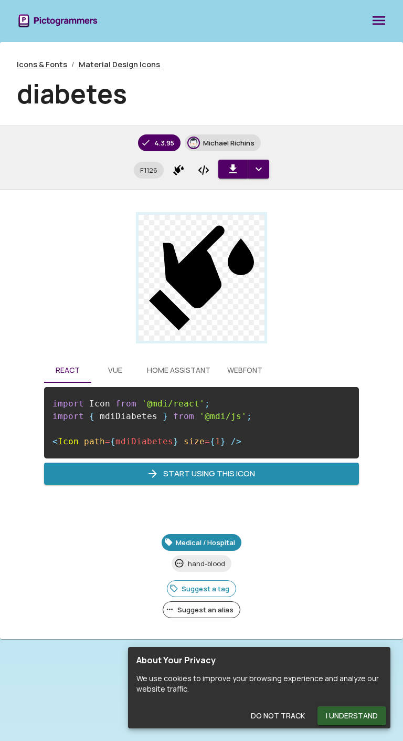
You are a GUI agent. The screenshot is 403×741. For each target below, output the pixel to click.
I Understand (352, 716)
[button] (149, 170)
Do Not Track (278, 716)
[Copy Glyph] (178, 170)
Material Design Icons (119, 64)
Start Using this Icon (209, 473)
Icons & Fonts (42, 64)
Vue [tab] (115, 370)
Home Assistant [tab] (178, 370)
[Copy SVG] (203, 170)
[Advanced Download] (258, 169)
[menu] (378, 21)
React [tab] (68, 370)
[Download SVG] (233, 169)
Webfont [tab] (244, 370)
